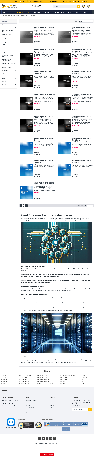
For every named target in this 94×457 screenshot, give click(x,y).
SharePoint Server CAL (7, 67)
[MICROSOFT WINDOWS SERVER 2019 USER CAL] (26, 148)
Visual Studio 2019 (64, 379)
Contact (28, 405)
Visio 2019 (84, 377)
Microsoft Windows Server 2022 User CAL (44, 50)
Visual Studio (5, 70)
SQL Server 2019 (23, 379)
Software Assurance (31, 403)
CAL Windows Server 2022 (8, 43)
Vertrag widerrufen (48, 454)
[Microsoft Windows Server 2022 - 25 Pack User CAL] (64, 81)
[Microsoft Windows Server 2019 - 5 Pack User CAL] (64, 148)
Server (3, 27)
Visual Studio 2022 (64, 377)
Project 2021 (62, 381)
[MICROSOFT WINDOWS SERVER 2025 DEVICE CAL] (64, 36)
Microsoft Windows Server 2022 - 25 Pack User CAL (81, 72)
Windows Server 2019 (6, 381)
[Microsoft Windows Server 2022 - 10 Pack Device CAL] (26, 125)
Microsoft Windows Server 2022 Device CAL (44, 94)
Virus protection (6, 87)
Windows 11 (84, 379)
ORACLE (4, 84)
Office (3, 25)
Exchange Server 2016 (42, 377)
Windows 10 (84, 381)
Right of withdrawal (30, 409)
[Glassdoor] (47, 438)
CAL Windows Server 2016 (8, 51)
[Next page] (23, 205)
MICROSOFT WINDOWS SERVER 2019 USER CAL (44, 139)
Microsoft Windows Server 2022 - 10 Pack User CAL (43, 72)
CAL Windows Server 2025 (8, 39)
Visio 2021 (84, 375)
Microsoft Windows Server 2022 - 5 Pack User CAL (81, 50)
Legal (51, 400)
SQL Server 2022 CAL (24, 381)
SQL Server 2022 (23, 377)
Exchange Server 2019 (42, 375)
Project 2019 (62, 383)
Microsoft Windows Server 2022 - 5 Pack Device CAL (81, 94)
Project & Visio (5, 73)
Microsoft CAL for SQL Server (7, 56)
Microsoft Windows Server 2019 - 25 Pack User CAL (81, 161)
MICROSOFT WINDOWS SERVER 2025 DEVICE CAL (82, 28)
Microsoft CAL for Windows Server (6, 35)
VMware (84, 383)
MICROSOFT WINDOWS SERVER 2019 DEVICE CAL (44, 183)
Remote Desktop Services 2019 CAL (68, 375)
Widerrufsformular (30, 410)
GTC (27, 412)
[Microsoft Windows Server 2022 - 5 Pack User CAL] (64, 59)
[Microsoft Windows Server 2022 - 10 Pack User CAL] (26, 81)
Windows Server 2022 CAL (7, 383)
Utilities (3, 78)
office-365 (52, 402)
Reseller (28, 402)
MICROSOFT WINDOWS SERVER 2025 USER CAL (44, 28)
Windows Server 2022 (6, 379)
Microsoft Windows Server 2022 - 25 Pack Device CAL (81, 117)
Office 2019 (3, 377)
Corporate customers (31, 400)
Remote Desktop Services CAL (8, 64)
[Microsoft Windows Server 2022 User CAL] (26, 59)
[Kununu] (50, 438)
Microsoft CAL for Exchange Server (6, 60)
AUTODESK (4, 81)
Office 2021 (3, 375)
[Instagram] (54, 438)
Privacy (51, 407)
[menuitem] (66, 1)
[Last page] (26, 205)
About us (52, 405)
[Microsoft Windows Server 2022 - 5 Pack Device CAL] (64, 103)
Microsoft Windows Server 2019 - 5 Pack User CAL (81, 139)
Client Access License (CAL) (7, 31)
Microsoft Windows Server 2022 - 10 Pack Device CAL (43, 117)
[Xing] (43, 438)
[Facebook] (39, 438)
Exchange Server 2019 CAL (43, 379)
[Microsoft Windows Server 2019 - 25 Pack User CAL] (64, 170)
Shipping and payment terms (32, 407)
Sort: (76, 21)
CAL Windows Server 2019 (8, 47)
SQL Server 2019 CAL (24, 383)
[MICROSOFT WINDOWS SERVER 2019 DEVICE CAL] (26, 192)
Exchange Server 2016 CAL (43, 381)
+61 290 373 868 (7, 404)
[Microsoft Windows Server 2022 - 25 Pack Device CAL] (64, 125)
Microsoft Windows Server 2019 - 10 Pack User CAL (43, 161)
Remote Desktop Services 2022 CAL (45, 383)
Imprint (51, 409)
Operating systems (6, 76)
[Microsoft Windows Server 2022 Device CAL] (26, 103)
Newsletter (52, 403)
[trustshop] (38, 425)
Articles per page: (82, 205)
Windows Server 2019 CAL (25, 375)
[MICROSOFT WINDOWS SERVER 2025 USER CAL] (26, 36)
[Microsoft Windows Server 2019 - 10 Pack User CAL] (26, 170)
